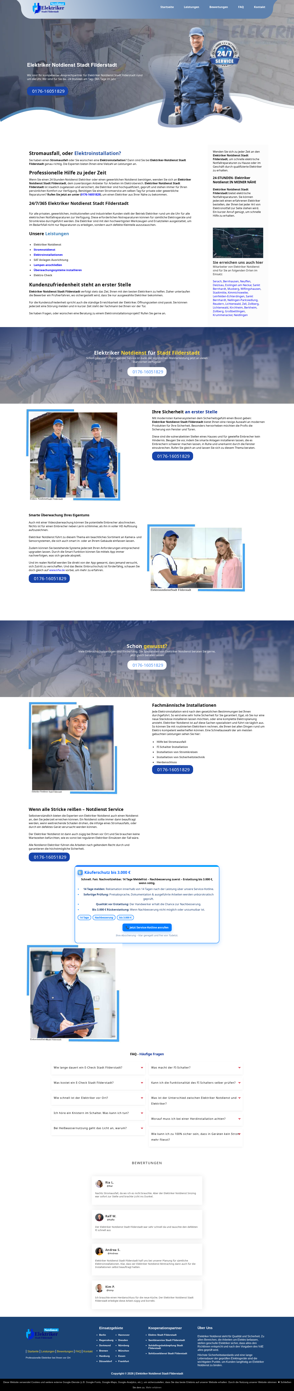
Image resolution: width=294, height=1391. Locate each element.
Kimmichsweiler (238, 292)
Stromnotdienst (44, 250)
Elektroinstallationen (48, 255)
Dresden (123, 1340)
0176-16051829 (48, 91)
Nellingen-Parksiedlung (242, 300)
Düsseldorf (105, 1361)
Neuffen (245, 281)
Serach (217, 281)
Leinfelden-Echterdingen (228, 296)
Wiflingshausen (250, 289)
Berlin (102, 1334)
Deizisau (218, 285)
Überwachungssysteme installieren (58, 270)
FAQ (241, 7)
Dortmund (105, 1345)
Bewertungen (218, 7)
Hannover (123, 1334)
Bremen (103, 1350)
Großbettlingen (235, 311)
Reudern (218, 304)
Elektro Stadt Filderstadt (162, 1334)
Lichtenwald (233, 304)
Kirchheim (236, 307)
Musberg (233, 289)
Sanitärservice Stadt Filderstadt (166, 1340)
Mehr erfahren (153, 1387)
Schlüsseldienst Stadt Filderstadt (167, 1353)
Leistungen (191, 7)
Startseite (167, 7)
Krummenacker (222, 315)
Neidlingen (241, 315)
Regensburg (106, 1340)
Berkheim (250, 307)
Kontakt (259, 7)
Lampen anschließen (48, 265)
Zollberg (253, 304)
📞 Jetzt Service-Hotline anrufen (147, 927)
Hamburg (104, 1356)
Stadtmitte (219, 292)
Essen (121, 1356)
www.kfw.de (57, 570)
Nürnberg (123, 1345)
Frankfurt (123, 1361)
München (123, 1350)
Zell (244, 304)
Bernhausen (231, 281)
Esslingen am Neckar (238, 285)
